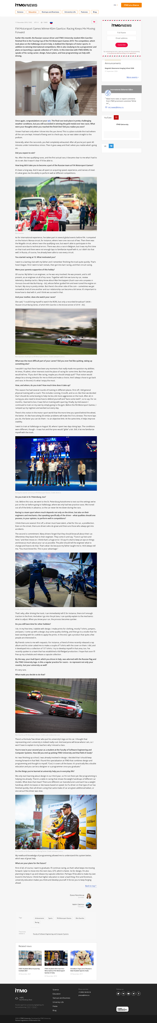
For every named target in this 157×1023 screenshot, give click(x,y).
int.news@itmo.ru (116, 107)
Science (20, 12)
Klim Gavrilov (80, 918)
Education (32, 12)
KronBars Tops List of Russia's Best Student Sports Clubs (81, 970)
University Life (70, 12)
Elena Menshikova (77, 895)
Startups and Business (50, 12)
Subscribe (122, 45)
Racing (37, 922)
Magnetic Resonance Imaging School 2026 (119, 68)
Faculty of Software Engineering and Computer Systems (51, 934)
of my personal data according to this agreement (121, 53)
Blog (95, 12)
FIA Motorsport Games (64, 918)
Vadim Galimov (78, 904)
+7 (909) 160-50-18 (84, 992)
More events (132, 77)
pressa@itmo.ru (83, 995)
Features (84, 12)
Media (55, 1006)
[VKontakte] (94, 22)
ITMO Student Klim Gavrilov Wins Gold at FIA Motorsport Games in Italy (55, 971)
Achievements (39, 918)
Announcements (113, 63)
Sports (50, 918)
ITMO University (122, 124)
